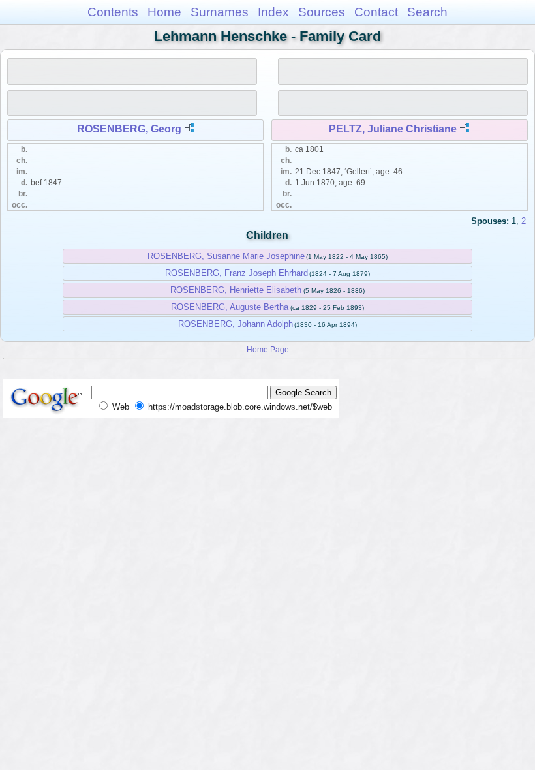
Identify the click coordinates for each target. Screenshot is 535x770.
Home (164, 12)
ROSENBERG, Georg (129, 128)
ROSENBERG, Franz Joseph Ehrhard (236, 273)
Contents (112, 12)
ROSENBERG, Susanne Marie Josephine (226, 256)
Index (273, 12)
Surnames (220, 12)
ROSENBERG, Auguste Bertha (229, 307)
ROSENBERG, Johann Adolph (235, 324)
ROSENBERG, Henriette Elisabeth (235, 290)
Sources (321, 12)
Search (427, 12)
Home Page (268, 349)
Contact (376, 12)
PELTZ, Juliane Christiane (393, 128)
